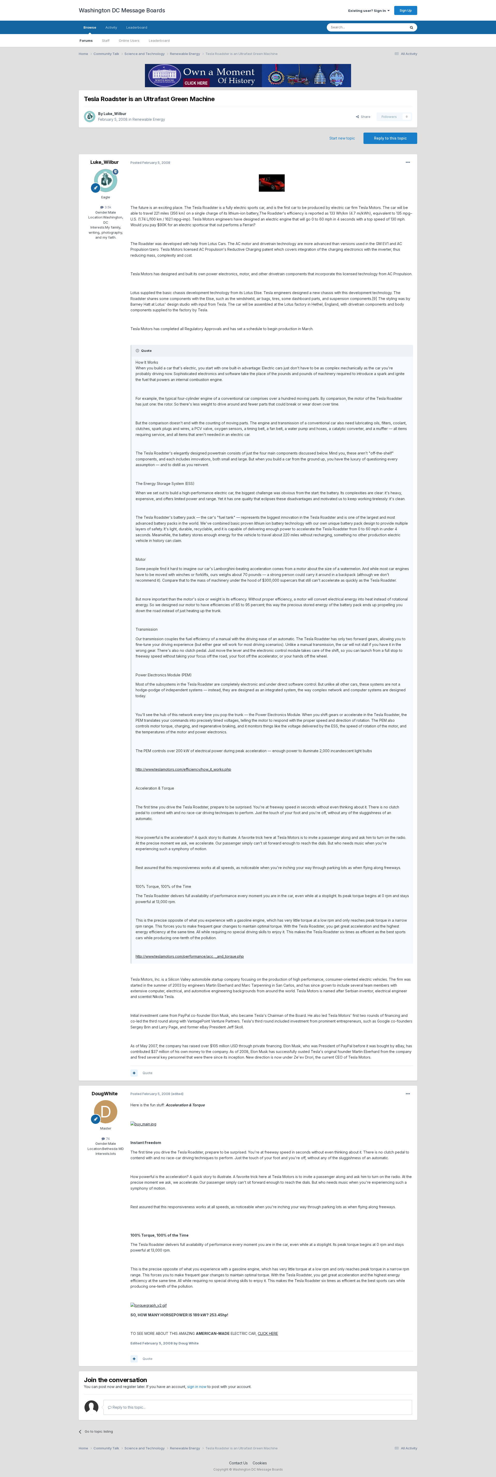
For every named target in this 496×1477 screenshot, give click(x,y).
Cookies (260, 1463)
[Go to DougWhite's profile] (105, 1111)
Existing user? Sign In (368, 11)
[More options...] (408, 162)
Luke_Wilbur (115, 113)
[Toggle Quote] (138, 350)
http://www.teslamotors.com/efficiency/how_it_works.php (183, 769)
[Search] (411, 27)
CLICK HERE (268, 1333)
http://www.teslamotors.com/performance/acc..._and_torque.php (190, 956)
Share (364, 117)
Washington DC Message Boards (122, 10)
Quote (147, 1073)
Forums (86, 40)
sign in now (196, 1386)
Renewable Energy (149, 119)
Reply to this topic (390, 138)
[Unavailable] (272, 183)
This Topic (391, 27)
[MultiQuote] (134, 1073)
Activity (111, 27)
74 (107, 1139)
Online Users (129, 40)
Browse (89, 27)
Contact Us (238, 1463)
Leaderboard (159, 40)
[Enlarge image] (143, 1124)
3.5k (107, 207)
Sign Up (406, 10)
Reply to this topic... (128, 1407)
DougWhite (105, 1093)
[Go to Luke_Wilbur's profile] (89, 116)
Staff (106, 40)
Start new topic (342, 138)
